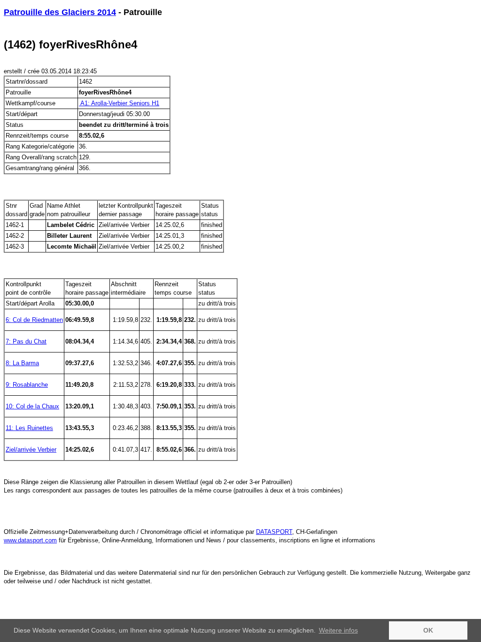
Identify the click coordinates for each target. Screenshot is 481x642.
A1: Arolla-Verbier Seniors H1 (119, 103)
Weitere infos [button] (338, 630)
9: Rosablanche (27, 384)
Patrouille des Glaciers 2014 (60, 12)
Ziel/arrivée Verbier (31, 449)
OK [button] (428, 630)
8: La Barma (22, 363)
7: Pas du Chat (26, 341)
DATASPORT (274, 531)
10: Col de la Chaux (32, 406)
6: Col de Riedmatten (34, 319)
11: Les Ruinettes (29, 427)
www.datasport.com (30, 540)
